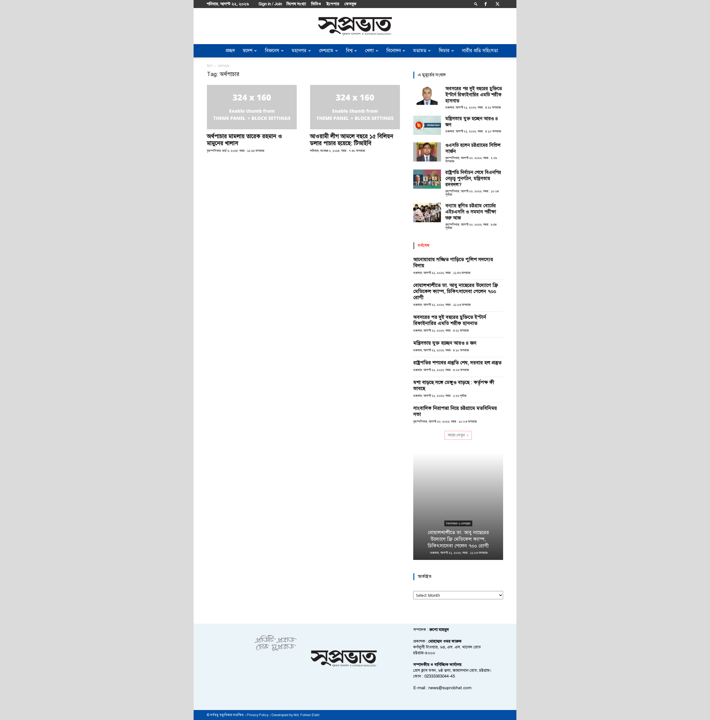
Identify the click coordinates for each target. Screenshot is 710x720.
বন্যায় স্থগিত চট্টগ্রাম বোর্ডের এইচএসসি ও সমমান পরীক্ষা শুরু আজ (470, 212)
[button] (476, 4)
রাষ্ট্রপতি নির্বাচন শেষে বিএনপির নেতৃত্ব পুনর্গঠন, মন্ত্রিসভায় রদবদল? (473, 179)
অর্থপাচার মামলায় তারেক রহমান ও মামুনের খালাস (244, 140)
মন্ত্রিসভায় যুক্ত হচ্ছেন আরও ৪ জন (444, 343)
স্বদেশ (247, 51)
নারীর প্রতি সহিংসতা (480, 51)
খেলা (369, 51)
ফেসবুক (350, 3)
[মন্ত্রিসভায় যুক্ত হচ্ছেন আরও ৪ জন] (427, 125)
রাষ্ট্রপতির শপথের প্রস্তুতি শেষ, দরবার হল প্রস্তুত (457, 363)
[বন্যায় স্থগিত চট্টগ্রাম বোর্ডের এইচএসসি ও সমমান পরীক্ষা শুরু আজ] (427, 212)
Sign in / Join (270, 3)
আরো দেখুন (456, 435)
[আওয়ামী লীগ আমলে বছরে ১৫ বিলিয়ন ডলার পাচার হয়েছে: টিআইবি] (355, 107)
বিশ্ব (349, 51)
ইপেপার (332, 3)
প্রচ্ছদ (230, 51)
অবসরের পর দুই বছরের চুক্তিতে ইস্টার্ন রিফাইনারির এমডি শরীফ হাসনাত (473, 95)
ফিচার (444, 51)
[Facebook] (485, 4)
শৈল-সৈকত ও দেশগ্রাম (458, 524)
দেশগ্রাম (326, 51)
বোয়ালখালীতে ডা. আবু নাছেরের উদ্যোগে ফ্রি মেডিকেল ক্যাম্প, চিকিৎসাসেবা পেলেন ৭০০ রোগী (455, 291)
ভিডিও (316, 3)
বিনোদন (393, 51)
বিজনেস (272, 51)
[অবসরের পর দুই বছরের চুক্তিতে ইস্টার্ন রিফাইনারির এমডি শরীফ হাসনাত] (427, 95)
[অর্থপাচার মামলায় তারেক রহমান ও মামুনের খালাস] (252, 107)
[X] (497, 4)
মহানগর (299, 51)
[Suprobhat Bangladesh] (355, 26)
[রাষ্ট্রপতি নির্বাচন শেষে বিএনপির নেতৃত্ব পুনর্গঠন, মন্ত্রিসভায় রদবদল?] (427, 179)
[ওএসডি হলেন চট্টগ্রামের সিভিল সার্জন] (427, 151)
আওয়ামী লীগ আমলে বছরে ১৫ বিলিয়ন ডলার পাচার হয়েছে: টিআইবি (351, 140)
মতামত (419, 51)
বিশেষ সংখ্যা (296, 3)
